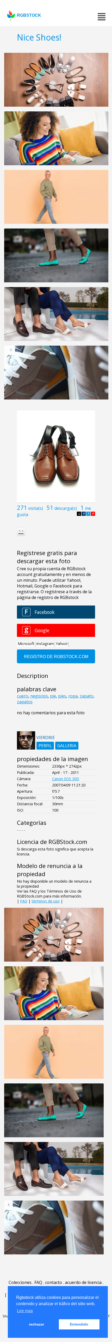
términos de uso (46, 901)
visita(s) (35, 508)
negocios (39, 696)
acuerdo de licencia (83, 1282)
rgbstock (29, 15)
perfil (45, 746)
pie (53, 696)
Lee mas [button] (25, 1311)
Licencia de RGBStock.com (52, 842)
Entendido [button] (79, 1324)
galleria (66, 746)
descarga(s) (65, 508)
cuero (22, 696)
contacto (53, 1282)
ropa (73, 696)
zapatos (25, 702)
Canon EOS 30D (65, 778)
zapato (86, 696)
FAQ (23, 901)
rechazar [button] (36, 1324)
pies (62, 696)
